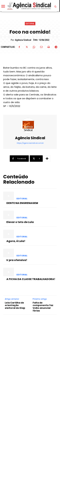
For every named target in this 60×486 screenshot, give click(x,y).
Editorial (30, 23)
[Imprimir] (48, 47)
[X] (26, 47)
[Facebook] (19, 47)
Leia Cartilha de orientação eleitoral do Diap (15, 305)
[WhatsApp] (34, 47)
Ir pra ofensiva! (16, 260)
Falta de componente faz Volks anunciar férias (43, 306)
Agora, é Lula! (15, 241)
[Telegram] (56, 47)
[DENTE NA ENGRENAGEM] (8, 196)
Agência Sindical (23, 40)
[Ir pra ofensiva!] (8, 253)
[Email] (41, 47)
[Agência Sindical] (30, 125)
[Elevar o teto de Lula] (8, 215)
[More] (47, 158)
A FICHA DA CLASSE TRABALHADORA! (30, 279)
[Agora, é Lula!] (8, 234)
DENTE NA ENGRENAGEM (22, 203)
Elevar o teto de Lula (20, 222)
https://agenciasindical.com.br (30, 143)
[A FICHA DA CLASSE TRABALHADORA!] (8, 272)
